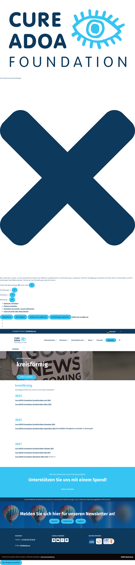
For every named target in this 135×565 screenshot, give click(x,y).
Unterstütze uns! (77, 340)
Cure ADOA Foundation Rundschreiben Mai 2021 (33, 453)
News (90, 340)
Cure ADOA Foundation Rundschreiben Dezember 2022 (35, 424)
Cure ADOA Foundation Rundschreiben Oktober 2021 (34, 449)
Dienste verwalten (10, 306)
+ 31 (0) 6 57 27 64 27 (28, 540)
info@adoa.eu (31, 331)
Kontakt (100, 340)
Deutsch (112, 332)
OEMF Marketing (127, 557)
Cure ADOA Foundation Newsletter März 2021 (31, 457)
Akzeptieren (6, 317)
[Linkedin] (67, 540)
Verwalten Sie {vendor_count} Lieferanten (19, 309)
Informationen (49, 340)
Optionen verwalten (11, 303)
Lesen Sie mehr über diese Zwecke (16, 311)
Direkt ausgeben (26, 377)
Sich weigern (20, 317)
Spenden (111, 340)
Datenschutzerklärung (47, 557)
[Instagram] (62, 540)
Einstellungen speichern (60, 317)
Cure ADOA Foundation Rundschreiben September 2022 (35, 429)
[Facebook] (54, 540)
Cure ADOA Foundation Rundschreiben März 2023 (33, 404)
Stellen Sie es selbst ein (38, 317)
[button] (67, 178)
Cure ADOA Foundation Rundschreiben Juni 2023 (33, 400)
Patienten (63, 340)
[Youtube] (58, 540)
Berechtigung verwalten (11, 562)
